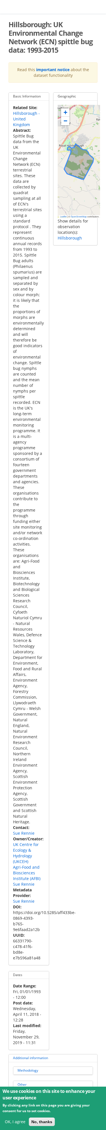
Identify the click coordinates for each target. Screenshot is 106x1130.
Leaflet (63, 216)
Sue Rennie (23, 833)
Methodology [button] (28, 1070)
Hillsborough (70, 238)
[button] (65, 112)
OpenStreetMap (79, 216)
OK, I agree (15, 1121)
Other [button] (22, 1084)
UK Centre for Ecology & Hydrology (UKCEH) (26, 853)
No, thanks (41, 1122)
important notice (53, 69)
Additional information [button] (30, 1058)
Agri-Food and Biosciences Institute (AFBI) (26, 872)
